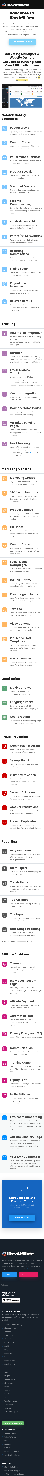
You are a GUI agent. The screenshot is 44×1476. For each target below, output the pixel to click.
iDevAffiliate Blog (11, 1470)
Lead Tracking (20, 443)
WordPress (8, 1408)
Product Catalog (21, 510)
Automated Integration (26, 333)
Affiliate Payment (22, 1001)
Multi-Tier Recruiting (24, 221)
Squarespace (9, 1382)
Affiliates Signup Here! (22, 42)
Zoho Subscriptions (11, 1415)
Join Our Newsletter (12, 1458)
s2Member (8, 1386)
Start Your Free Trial (22, 1218)
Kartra (6, 1360)
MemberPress (9, 1367)
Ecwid (6, 1349)
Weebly (7, 1393)
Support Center (10, 1436)
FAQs (6, 1443)
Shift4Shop (8, 1375)
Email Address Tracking (20, 371)
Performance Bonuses (25, 157)
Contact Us (9, 1275)
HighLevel (8, 1356)
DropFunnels (9, 1345)
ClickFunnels (9, 1338)
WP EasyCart (9, 1411)
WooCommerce (10, 1404)
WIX (5, 1400)
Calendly (31, 452)
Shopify (7, 1379)
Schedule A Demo (28, 1275)
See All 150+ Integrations (13, 1426)
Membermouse (10, 1363)
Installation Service (11, 1454)
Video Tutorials (10, 1440)
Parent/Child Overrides (26, 236)
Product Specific (21, 171)
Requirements (9, 1447)
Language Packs (21, 702)
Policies (7, 1451)
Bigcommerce (10, 1331)
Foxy (6, 1353)
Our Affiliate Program (12, 1473)
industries (29, 1269)
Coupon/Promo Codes (25, 408)
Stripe (6, 1390)
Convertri (8, 1342)
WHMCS (7, 1397)
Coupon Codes (20, 142)
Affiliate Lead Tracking (13, 1327)
